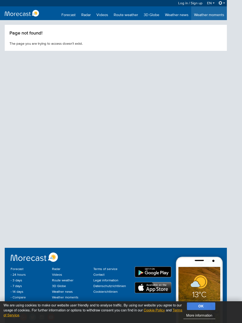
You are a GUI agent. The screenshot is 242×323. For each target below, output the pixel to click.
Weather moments (209, 15)
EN (210, 3)
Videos (102, 15)
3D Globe (151, 15)
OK (201, 306)
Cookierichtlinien (105, 291)
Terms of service (105, 269)
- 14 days (17, 291)
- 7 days (16, 286)
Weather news (176, 15)
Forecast (68, 15)
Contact (98, 274)
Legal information (105, 280)
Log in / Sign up (190, 3)
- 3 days (16, 280)
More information (199, 315)
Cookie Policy (154, 309)
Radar (86, 15)
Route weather (126, 15)
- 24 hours (18, 274)
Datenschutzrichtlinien (109, 286)
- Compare (18, 297)
